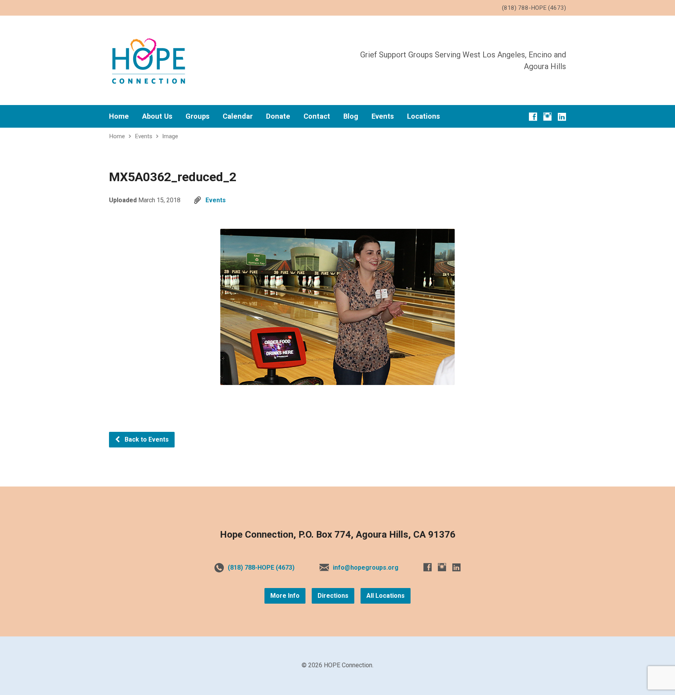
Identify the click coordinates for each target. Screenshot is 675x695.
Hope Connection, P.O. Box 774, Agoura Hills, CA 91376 (337, 534)
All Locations (385, 595)
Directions (333, 595)
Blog (350, 116)
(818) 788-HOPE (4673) (261, 567)
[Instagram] (547, 116)
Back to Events (146, 439)
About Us (157, 116)
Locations (423, 116)
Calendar (238, 116)
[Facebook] (533, 116)
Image (170, 136)
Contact (317, 116)
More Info (285, 595)
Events (382, 116)
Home (119, 116)
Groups (197, 116)
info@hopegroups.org (365, 567)
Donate (278, 116)
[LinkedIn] (562, 116)
